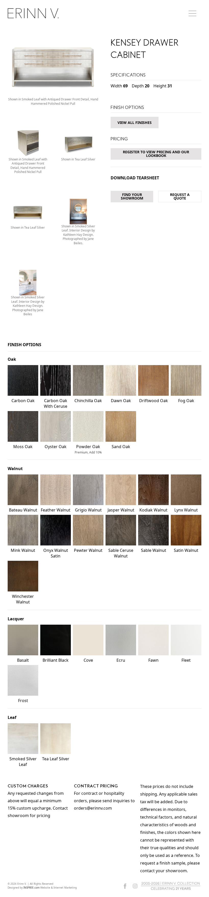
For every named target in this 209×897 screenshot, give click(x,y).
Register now (105, 474)
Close (184, 392)
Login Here (128, 493)
